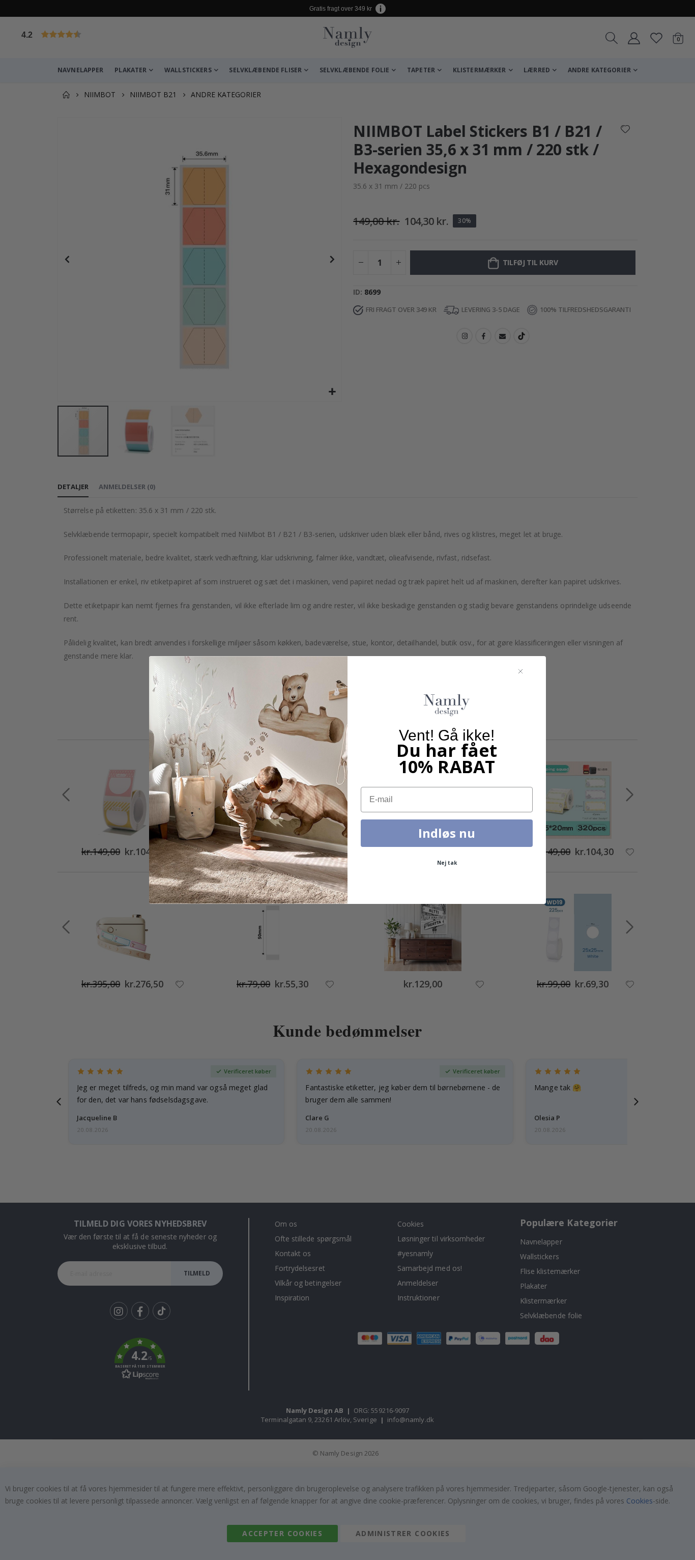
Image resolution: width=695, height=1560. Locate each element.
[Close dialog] (520, 672)
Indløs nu (446, 833)
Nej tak (447, 862)
